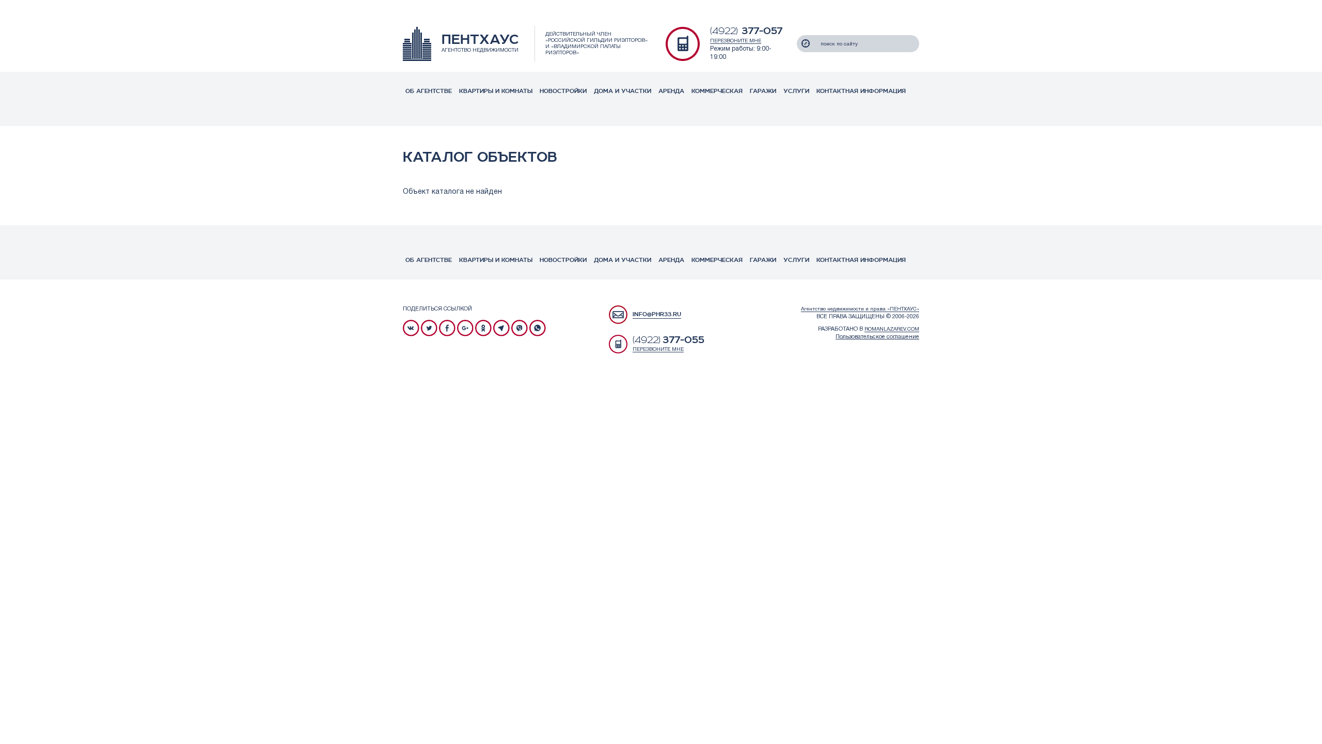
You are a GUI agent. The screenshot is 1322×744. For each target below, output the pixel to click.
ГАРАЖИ (763, 91)
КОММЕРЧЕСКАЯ (717, 91)
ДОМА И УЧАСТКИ (622, 91)
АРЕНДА (671, 91)
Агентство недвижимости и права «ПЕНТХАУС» (860, 309)
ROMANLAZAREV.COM (891, 329)
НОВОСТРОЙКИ (563, 91)
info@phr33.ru (657, 314)
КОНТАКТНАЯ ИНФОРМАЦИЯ (861, 91)
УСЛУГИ (796, 91)
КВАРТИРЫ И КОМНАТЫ (495, 91)
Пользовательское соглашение (877, 336)
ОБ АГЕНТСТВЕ (428, 91)
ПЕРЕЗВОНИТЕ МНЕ (735, 41)
